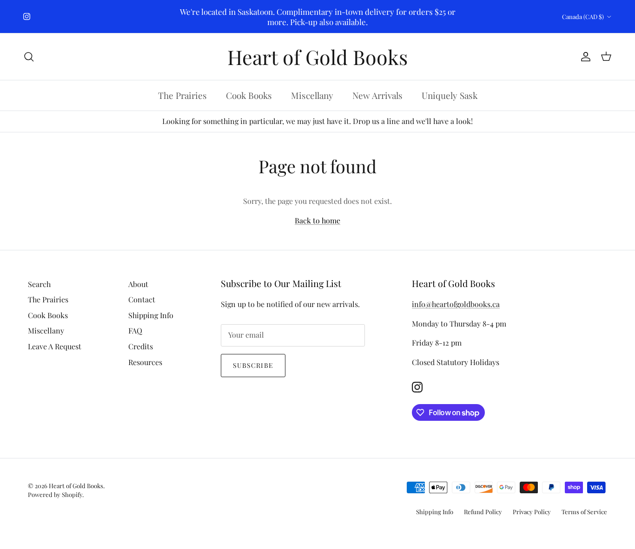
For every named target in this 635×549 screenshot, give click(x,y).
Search (39, 284)
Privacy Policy (532, 512)
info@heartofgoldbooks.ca (456, 304)
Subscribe (253, 365)
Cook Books (249, 96)
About (138, 284)
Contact (141, 299)
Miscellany (312, 96)
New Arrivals (377, 96)
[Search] (28, 56)
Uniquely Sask (449, 96)
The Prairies (182, 96)
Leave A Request (54, 346)
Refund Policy (483, 512)
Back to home (317, 220)
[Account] (583, 56)
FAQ (135, 330)
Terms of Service (584, 512)
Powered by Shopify (55, 494)
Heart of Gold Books (76, 486)
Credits (140, 346)
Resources (145, 362)
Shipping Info (150, 315)
